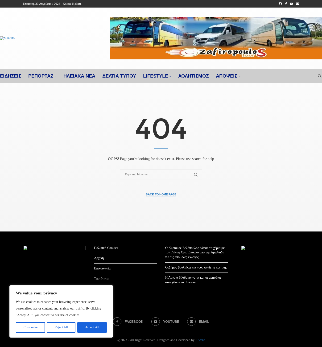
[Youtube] (291, 4)
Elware (200, 340)
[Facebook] (286, 4)
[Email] (297, 4)
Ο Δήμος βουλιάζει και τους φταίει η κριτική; (196, 267)
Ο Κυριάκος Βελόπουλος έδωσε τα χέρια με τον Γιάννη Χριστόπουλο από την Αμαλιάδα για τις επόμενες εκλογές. (195, 252)
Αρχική (99, 258)
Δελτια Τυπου (119, 75)
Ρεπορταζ (40, 75)
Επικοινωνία (102, 268)
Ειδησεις (10, 75)
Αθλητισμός (193, 75)
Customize (30, 327)
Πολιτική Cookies (106, 248)
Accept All (92, 327)
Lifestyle (155, 75)
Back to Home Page (161, 194)
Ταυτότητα (101, 279)
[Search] (319, 76)
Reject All (61, 327)
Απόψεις (226, 75)
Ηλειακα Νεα (79, 75)
